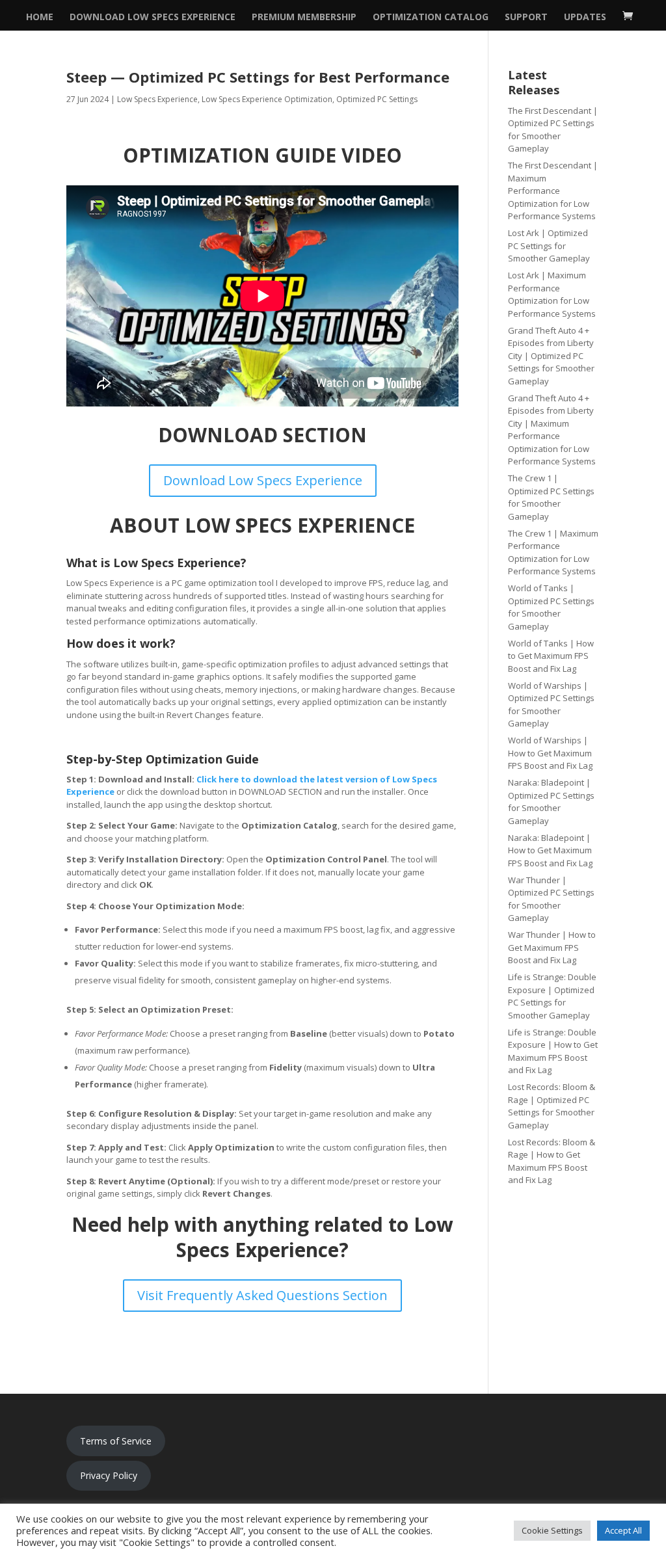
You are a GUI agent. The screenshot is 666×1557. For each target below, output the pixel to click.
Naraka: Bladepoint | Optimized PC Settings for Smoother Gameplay (551, 802)
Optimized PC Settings (377, 99)
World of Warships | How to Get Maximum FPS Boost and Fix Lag (550, 752)
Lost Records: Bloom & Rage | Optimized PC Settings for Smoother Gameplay (551, 1106)
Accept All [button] (623, 1530)
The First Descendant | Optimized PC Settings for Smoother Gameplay (553, 130)
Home (39, 17)
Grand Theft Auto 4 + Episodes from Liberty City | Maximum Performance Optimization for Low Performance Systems (552, 430)
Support (526, 17)
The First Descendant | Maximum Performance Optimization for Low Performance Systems (553, 190)
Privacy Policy (108, 1475)
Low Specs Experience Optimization (267, 99)
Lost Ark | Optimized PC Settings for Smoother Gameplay (549, 245)
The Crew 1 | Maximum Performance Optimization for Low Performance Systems (553, 552)
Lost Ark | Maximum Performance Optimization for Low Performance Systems (552, 294)
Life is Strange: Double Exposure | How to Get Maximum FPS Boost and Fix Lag (553, 1051)
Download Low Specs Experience (152, 17)
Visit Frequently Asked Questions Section (262, 1295)
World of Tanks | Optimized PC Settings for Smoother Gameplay (551, 607)
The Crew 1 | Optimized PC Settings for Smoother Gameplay (551, 497)
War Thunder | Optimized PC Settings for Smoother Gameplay (551, 899)
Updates (585, 17)
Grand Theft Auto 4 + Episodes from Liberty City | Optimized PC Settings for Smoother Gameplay (551, 356)
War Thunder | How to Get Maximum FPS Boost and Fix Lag (552, 947)
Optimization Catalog (430, 17)
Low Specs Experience (157, 99)
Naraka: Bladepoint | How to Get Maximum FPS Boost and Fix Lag (550, 850)
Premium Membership (304, 17)
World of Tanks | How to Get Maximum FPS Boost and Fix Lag (551, 655)
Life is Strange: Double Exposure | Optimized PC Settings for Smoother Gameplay (552, 996)
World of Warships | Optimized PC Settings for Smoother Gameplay (551, 705)
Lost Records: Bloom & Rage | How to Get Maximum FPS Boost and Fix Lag (551, 1161)
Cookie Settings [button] (552, 1530)
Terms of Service (116, 1441)
